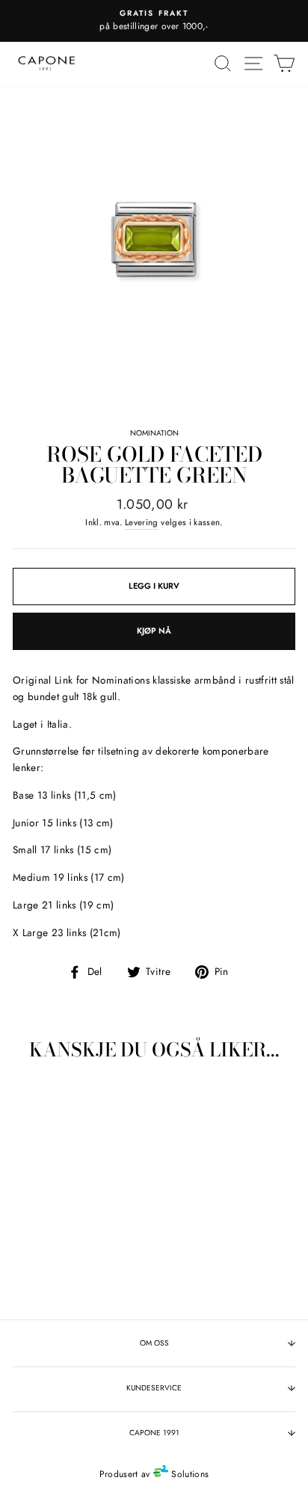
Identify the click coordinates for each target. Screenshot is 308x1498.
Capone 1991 (154, 1432)
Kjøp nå (154, 631)
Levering (141, 522)
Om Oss (154, 1343)
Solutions (188, 1474)
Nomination (154, 433)
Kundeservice (154, 1387)
